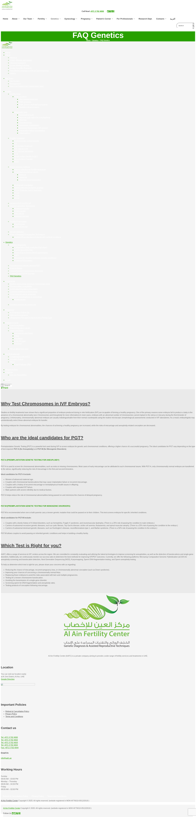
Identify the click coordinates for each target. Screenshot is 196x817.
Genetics (95, 40)
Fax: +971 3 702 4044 (9, 748)
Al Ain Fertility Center (9, 801)
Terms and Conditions (14, 716)
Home (88, 40)
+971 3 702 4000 (97, 11)
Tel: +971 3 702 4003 (9, 743)
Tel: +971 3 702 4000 (9, 737)
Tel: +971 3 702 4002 (9, 740)
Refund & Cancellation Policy (17, 711)
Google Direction (8, 679)
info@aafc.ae (6, 758)
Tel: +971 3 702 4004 (9, 745)
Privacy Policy (11, 714)
